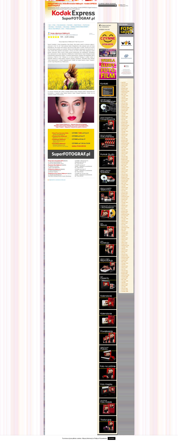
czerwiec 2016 (124, 218)
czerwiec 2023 (124, 95)
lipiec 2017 (123, 201)
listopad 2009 (124, 273)
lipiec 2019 (123, 165)
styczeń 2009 (124, 288)
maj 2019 (123, 168)
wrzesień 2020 (124, 144)
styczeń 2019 (124, 174)
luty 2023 (123, 101)
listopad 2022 (124, 106)
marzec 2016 (124, 223)
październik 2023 (125, 91)
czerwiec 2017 (124, 202)
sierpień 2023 (124, 92)
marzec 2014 (124, 239)
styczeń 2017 (124, 209)
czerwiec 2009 (124, 281)
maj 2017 (123, 203)
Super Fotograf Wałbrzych (72, 34)
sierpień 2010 (124, 260)
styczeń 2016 (124, 226)
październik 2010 (125, 257)
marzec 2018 (124, 189)
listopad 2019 (124, 159)
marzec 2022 (124, 118)
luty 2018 (123, 190)
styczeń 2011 (124, 254)
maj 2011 (123, 248)
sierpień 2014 (124, 235)
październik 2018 (125, 178)
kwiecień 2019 (124, 169)
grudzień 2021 (124, 122)
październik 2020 (125, 143)
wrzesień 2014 (124, 233)
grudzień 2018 (124, 175)
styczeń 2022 (124, 121)
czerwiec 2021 (124, 131)
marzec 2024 (124, 85)
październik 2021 (125, 125)
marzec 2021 (124, 135)
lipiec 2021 (123, 129)
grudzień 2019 (124, 158)
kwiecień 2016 (124, 221)
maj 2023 (123, 97)
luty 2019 (123, 172)
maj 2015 (123, 230)
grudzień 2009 (124, 272)
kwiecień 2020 (124, 152)
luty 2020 (123, 155)
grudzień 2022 (124, 104)
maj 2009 (123, 282)
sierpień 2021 (124, 128)
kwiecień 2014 (124, 238)
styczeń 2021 (124, 138)
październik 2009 (125, 275)
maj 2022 (123, 115)
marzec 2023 (124, 100)
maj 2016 (123, 220)
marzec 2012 (124, 242)
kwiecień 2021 (124, 134)
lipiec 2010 (123, 261)
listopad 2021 (124, 123)
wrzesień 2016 (124, 215)
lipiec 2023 (123, 94)
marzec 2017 (124, 206)
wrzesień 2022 (124, 109)
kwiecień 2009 (124, 283)
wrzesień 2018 (124, 180)
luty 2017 (123, 208)
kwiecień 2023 (124, 98)
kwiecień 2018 (124, 187)
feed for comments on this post (57, 179)
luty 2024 (123, 86)
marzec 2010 (124, 267)
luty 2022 (123, 119)
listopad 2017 (124, 195)
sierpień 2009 (124, 278)
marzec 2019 (124, 171)
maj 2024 (123, 82)
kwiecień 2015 (124, 232)
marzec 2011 (124, 251)
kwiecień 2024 (124, 83)
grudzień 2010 (124, 255)
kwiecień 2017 (124, 205)
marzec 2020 (124, 153)
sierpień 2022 (124, 110)
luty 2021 (123, 137)
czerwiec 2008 (124, 291)
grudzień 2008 (124, 289)
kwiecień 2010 (124, 266)
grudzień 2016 (124, 211)
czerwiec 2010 (124, 263)
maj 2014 (123, 236)
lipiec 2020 (123, 147)
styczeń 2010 (124, 270)
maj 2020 (123, 150)
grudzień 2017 (124, 193)
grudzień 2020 (124, 140)
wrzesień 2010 (124, 258)
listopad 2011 (124, 243)
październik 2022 (125, 107)
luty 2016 (123, 224)
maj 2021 (123, 132)
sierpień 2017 (124, 199)
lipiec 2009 (123, 279)
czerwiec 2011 (124, 246)
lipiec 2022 (123, 112)
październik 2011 (125, 245)
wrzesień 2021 (124, 126)
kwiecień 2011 (124, 249)
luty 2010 (123, 269)
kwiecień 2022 (124, 116)
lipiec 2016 (123, 217)
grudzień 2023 (124, 88)
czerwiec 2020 (124, 149)
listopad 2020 (124, 141)
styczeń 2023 (124, 103)
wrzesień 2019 (124, 162)
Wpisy (121, 4)
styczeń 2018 (124, 192)
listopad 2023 (124, 89)
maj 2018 (123, 186)
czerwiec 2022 (124, 113)
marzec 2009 (124, 285)
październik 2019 (125, 161)
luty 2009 (123, 286)
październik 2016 (125, 214)
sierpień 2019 (124, 163)
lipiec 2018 (123, 183)
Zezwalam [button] (111, 438)
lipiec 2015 (123, 229)
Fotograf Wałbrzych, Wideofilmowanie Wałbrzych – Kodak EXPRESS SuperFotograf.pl (72, 4)
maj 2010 (123, 264)
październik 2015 (125, 227)
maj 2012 (123, 241)
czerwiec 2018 (124, 184)
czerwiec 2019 (124, 166)
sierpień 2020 (124, 146)
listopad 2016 (124, 212)
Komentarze (122, 5)
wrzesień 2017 (124, 198)
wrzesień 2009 (124, 276)
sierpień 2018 (124, 181)
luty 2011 (123, 252)
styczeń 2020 (124, 156)
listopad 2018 (124, 177)
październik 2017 (125, 196)
